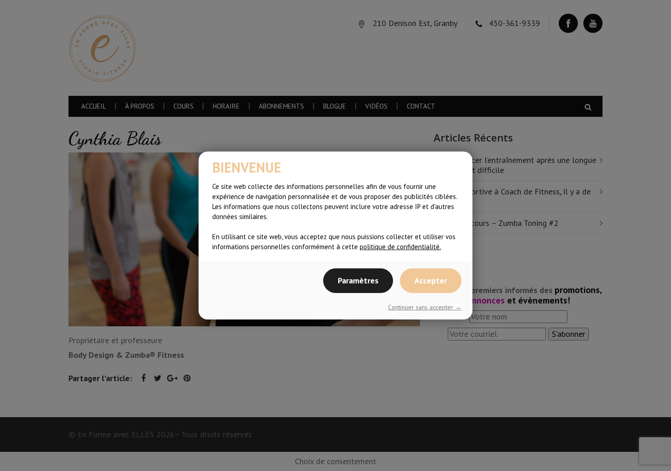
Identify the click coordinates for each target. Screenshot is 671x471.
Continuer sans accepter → (424, 307)
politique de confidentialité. (400, 246)
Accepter (430, 280)
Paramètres (358, 280)
